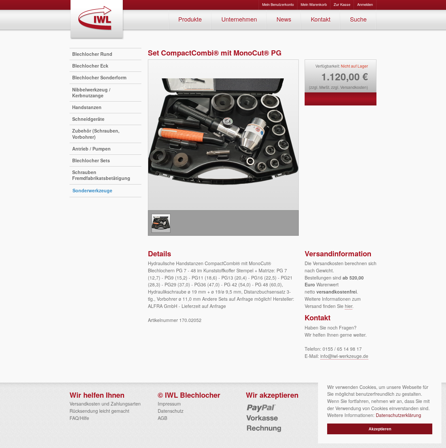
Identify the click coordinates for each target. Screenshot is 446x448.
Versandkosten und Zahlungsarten (105, 403)
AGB (162, 418)
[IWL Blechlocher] (97, 20)
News (284, 19)
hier (348, 306)
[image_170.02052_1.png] (160, 223)
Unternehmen (239, 19)
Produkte (190, 19)
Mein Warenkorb (314, 4)
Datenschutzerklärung (398, 415)
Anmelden (365, 4)
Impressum (169, 403)
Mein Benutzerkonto (278, 4)
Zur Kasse (342, 4)
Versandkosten (353, 87)
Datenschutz (170, 411)
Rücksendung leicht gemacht (99, 411)
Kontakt (320, 19)
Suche (358, 19)
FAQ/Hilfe (79, 418)
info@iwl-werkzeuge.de (344, 356)
